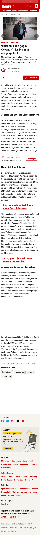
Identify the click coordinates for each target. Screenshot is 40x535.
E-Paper (6, 2)
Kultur (17, 476)
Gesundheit (5, 492)
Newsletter (6, 468)
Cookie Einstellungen (8, 531)
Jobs (24, 2)
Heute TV (29, 480)
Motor (3, 495)
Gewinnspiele (24, 489)
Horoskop (33, 476)
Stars (3, 476)
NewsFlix (33, 2)
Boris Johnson (28, 85)
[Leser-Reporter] (27, 6)
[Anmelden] (31, 6)
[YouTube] (23, 421)
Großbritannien (7, 372)
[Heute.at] (7, 6)
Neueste (33, 11)
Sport (14, 11)
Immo (16, 2)
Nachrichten (12, 14)
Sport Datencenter (8, 489)
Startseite (4, 14)
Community (24, 464)
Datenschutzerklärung (9, 527)
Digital (24, 476)
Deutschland (28, 461)
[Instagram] (12, 421)
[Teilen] (3, 78)
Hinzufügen (32, 159)
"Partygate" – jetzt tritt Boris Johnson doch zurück (17, 260)
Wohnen (15, 492)
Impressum (5, 524)
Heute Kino (18, 480)
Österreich (6, 11)
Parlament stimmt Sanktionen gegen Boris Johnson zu (18, 207)
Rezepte (35, 489)
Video (18, 495)
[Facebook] (2, 421)
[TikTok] (18, 421)
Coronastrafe (6, 376)
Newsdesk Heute (15, 68)
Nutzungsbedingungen (28, 527)
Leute (10, 476)
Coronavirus (30, 372)
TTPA (30, 524)
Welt (18, 14)
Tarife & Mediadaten (18, 524)
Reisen (11, 495)
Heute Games (6, 480)
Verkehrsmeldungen (29, 492)
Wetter (34, 464)
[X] (7, 421)
